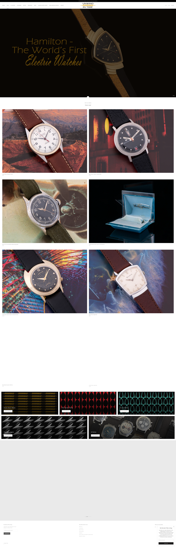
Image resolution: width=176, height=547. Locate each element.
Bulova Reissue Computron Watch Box (7, 384)
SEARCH (3, 5)
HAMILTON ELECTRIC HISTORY (42, 5)
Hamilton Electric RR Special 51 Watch (7, 174)
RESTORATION (30, 5)
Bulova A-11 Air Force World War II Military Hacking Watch (10, 244)
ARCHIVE (24, 5)
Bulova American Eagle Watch (93, 314)
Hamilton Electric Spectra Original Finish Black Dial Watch (10, 314)
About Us (80, 526)
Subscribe (166, 543)
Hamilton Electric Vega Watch (93, 384)
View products (8, 411)
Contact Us (81, 528)
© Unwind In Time (6, 543)
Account (166, 5)
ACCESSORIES (19, 5)
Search (169, 5)
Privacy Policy (81, 531)
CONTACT (62, 5)
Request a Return (82, 536)
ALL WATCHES (13, 5)
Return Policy (81, 529)
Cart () (172, 5)
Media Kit (80, 532)
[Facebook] (155, 527)
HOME (8, 5)
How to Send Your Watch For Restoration (86, 534)
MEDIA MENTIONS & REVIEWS (54, 5)
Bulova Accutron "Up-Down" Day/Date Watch (95, 174)
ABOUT (35, 5)
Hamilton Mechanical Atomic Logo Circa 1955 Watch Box (97, 244)
